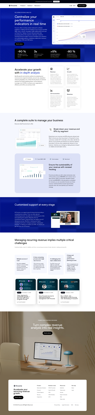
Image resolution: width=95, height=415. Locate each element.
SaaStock (62, 387)
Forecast (39, 390)
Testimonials (62, 390)
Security (38, 394)
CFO (49, 396)
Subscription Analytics (41, 387)
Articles (61, 392)
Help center (62, 399)
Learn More (56, 1)
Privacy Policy (57, 404)
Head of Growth (51, 390)
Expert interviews (63, 394)
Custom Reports (40, 392)
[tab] (28, 159)
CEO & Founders (51, 387)
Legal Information (65, 404)
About (73, 387)
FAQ (61, 396)
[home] (12, 6)
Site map (77, 404)
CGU (72, 404)
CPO (49, 392)
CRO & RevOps (51, 394)
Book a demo (82, 5)
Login (70, 5)
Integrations (39, 396)
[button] (23, 6)
